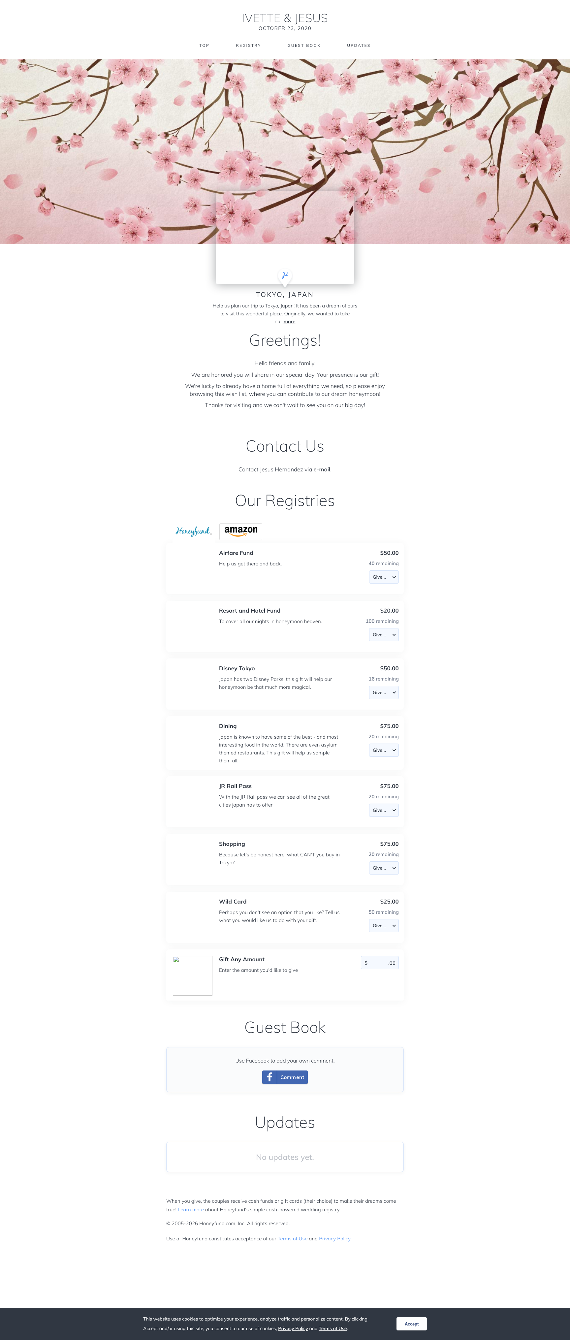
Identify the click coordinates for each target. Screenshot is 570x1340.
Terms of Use (293, 1238)
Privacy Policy (334, 1238)
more (290, 321)
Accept (412, 1324)
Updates (359, 45)
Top (204, 45)
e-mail (322, 469)
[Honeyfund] (194, 531)
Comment (292, 1077)
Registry (248, 45)
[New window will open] (240, 531)
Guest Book (304, 45)
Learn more (191, 1209)
